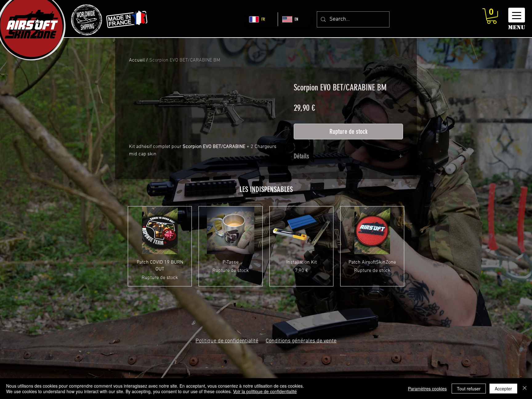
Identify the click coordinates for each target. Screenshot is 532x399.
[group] (266, 246)
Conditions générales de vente (301, 341)
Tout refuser (469, 388)
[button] (491, 16)
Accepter (503, 388)
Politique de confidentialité (226, 341)
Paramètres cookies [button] (427, 388)
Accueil (137, 60)
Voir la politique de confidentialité (265, 391)
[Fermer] (524, 388)
